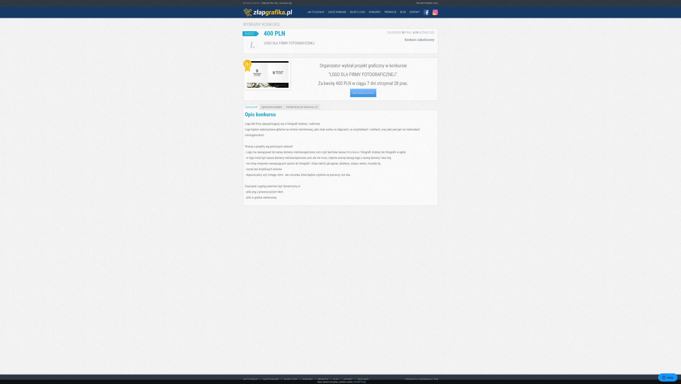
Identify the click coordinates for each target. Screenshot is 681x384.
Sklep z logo (357, 12)
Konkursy (375, 12)
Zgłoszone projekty (271, 107)
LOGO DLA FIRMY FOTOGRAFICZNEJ (363, 74)
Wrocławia (352, 152)
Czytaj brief (251, 107)
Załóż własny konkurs (363, 92)
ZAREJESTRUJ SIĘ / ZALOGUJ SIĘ (276, 3)
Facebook (426, 12)
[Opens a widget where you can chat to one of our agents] (667, 377)
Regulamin (363, 379)
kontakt (415, 12)
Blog (403, 12)
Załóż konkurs (337, 12)
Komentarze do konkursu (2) (302, 107)
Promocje (390, 12)
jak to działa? (315, 12)
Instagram (435, 12)
